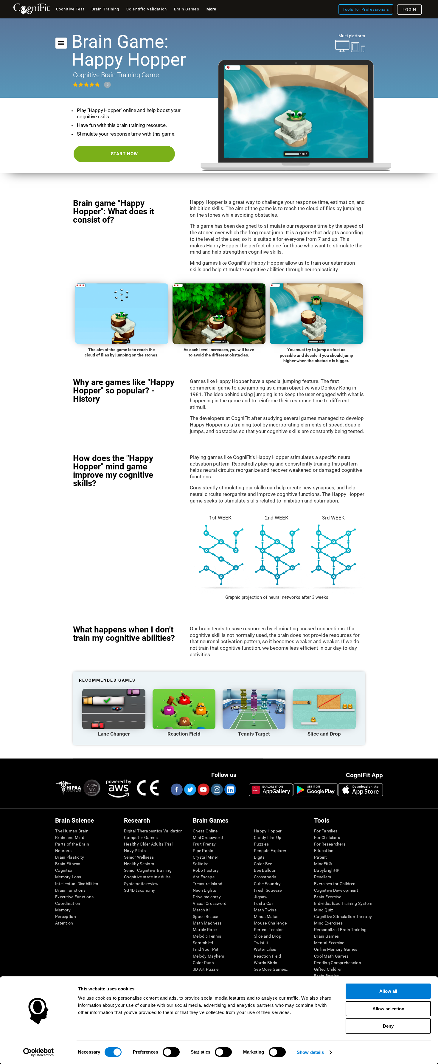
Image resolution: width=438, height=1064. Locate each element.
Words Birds (265, 962)
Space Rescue (206, 916)
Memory (63, 910)
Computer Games (141, 837)
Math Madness (207, 923)
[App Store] (360, 789)
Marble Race (205, 929)
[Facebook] (176, 789)
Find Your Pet (206, 949)
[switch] (171, 1052)
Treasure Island (207, 883)
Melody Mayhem (208, 956)
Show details (310, 1052)
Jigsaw (261, 896)
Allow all (388, 991)
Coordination (67, 903)
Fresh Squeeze (268, 890)
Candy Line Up (268, 837)
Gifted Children (328, 969)
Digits (259, 857)
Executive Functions (74, 896)
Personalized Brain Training (340, 929)
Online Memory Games (335, 949)
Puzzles (261, 844)
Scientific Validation (146, 9)
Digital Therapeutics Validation (153, 831)
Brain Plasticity (69, 857)
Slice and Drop (267, 936)
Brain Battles (326, 975)
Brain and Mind (69, 837)
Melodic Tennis (207, 936)
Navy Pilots (135, 850)
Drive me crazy (207, 896)
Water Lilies (265, 949)
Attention (64, 923)
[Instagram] (216, 789)
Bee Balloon (265, 870)
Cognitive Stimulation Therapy (343, 916)
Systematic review (141, 883)
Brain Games (326, 936)
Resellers (322, 876)
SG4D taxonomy (139, 890)
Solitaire (201, 863)
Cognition (64, 870)
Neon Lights (204, 890)
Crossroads (265, 876)
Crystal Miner (205, 857)
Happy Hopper (268, 831)
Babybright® (326, 870)
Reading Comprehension (337, 962)
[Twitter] (190, 789)
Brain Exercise (327, 896)
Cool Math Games (331, 956)
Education (324, 850)
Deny (388, 1026)
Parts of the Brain (72, 844)
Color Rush (203, 962)
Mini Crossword (208, 837)
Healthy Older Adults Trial (148, 844)
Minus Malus (266, 916)
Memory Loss (68, 876)
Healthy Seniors (139, 863)
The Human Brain (71, 831)
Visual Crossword (209, 903)
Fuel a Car (263, 903)
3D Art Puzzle (206, 969)
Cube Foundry (267, 883)
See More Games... (272, 969)
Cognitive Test (70, 9)
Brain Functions (70, 890)
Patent (320, 857)
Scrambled (203, 942)
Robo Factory (206, 870)
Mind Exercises (328, 923)
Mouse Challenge (270, 923)
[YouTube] (203, 789)
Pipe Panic (203, 850)
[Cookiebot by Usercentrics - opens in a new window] (39, 1052)
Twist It (261, 942)
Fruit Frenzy (204, 844)
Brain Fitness (67, 863)
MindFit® (323, 863)
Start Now (124, 153)
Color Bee (263, 863)
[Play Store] (315, 789)
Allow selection (388, 1008)
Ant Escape (204, 876)
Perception (65, 916)
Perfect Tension (269, 929)
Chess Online (205, 831)
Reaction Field (267, 956)
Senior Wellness (139, 857)
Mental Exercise (329, 942)
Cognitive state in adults (147, 876)
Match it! (201, 910)
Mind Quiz (323, 910)
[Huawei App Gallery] (271, 789)
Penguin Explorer (270, 850)
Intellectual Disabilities (76, 883)
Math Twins (265, 910)
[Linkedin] (230, 789)
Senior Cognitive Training (148, 870)
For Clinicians (327, 837)
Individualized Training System (343, 903)
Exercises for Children (334, 883)
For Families (325, 831)
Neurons (63, 850)
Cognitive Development (336, 890)
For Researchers (329, 844)
